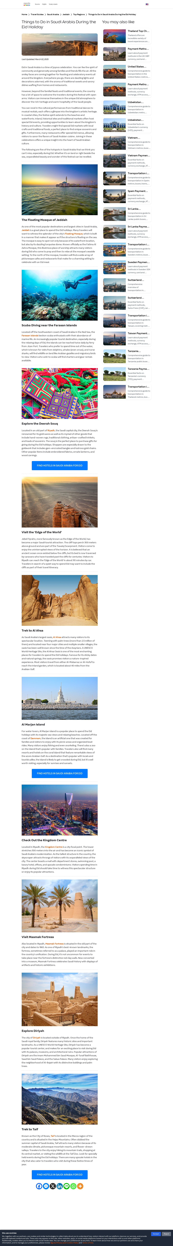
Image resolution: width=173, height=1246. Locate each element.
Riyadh (51, 430)
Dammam (36, 738)
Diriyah (36, 1038)
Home (24, 14)
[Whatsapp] (73, 1186)
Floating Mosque (74, 234)
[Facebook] (39, 1186)
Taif (53, 1136)
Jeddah (66, 14)
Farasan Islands (30, 335)
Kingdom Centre (53, 847)
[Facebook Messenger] (46, 1186)
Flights (44, 4)
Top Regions (79, 14)
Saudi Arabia (53, 14)
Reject (166, 1234)
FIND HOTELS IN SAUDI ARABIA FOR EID (59, 465)
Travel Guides (37, 14)
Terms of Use (87, 1243)
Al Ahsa (57, 637)
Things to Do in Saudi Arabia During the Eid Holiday (112, 14)
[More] (80, 1186)
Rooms (37, 4)
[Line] (66, 1186)
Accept (156, 1234)
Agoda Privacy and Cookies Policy (64, 1243)
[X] (53, 1186)
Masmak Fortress (54, 944)
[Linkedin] (59, 1186)
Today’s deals (53, 4)
